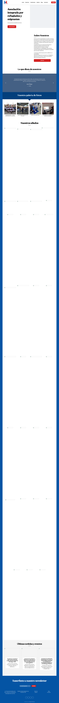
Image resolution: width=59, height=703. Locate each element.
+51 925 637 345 (23, 692)
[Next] (53, 83)
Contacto (46, 2)
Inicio (23, 2)
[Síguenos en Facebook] (26, 698)
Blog (42, 2)
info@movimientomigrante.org (23, 691)
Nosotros (27, 2)
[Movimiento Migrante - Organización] (12, 2)
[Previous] (6, 83)
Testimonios (32, 2)
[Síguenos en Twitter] (31, 698)
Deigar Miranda (32, 701)
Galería (38, 2)
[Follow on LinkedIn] (33, 698)
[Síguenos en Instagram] (28, 698)
